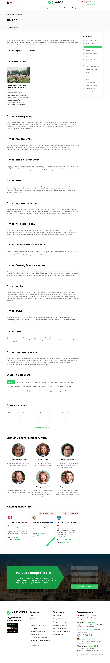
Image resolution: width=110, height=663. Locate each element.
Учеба (87, 72)
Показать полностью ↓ (43, 427)
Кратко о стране (91, 40)
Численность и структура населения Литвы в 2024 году (17, 88)
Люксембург (26, 386)
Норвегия (42, 386)
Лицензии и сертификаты (38, 625)
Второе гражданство (29, 413)
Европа (44, 382)
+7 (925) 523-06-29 (89, 630)
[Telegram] (97, 630)
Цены (87, 79)
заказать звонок (91, 3)
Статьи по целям (91, 89)
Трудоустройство (91, 60)
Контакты (85, 8)
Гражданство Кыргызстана (67, 522)
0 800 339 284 (89, 646)
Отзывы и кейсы (35, 628)
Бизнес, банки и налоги (93, 69)
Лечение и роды (91, 63)
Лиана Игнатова (67, 460)
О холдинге (75, 8)
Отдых (87, 76)
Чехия (41, 391)
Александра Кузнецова (18, 460)
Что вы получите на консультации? (36, 645)
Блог (65, 8)
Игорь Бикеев (43, 460)
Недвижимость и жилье (93, 66)
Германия (28, 382)
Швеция (59, 391)
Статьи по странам (91, 85)
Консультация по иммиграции (32, 8)
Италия (71, 382)
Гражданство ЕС (58, 616)
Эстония (68, 391)
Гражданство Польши (16, 522)
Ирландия (53, 382)
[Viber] (99, 630)
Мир (35, 386)
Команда (33, 622)
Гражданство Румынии (60, 619)
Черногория (31, 391)
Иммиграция (90, 47)
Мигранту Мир (11, 14)
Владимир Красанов (67, 487)
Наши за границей (57, 413)
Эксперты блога (91, 92)
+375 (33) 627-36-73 (91, 639)
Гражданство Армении (40, 522)
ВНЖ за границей (13, 413)
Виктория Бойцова (43, 487)
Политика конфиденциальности (40, 637)
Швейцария (49, 391)
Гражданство (90, 50)
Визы (87, 56)
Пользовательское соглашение (40, 641)
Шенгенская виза (73, 413)
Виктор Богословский (18, 487)
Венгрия (20, 382)
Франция (21, 391)
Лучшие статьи (90, 44)
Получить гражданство (52, 8)
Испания (63, 382)
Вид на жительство (91, 53)
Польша (51, 386)
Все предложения (59, 634)
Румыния (60, 386)
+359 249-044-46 (91, 623)
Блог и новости (35, 634)
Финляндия (11, 391)
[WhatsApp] (96, 630)
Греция (37, 382)
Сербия (68, 386)
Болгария (10, 382)
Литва (17, 386)
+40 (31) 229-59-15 (89, 2)
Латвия (10, 386)
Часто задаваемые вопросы (39, 631)
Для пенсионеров (91, 82)
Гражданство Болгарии (60, 622)
